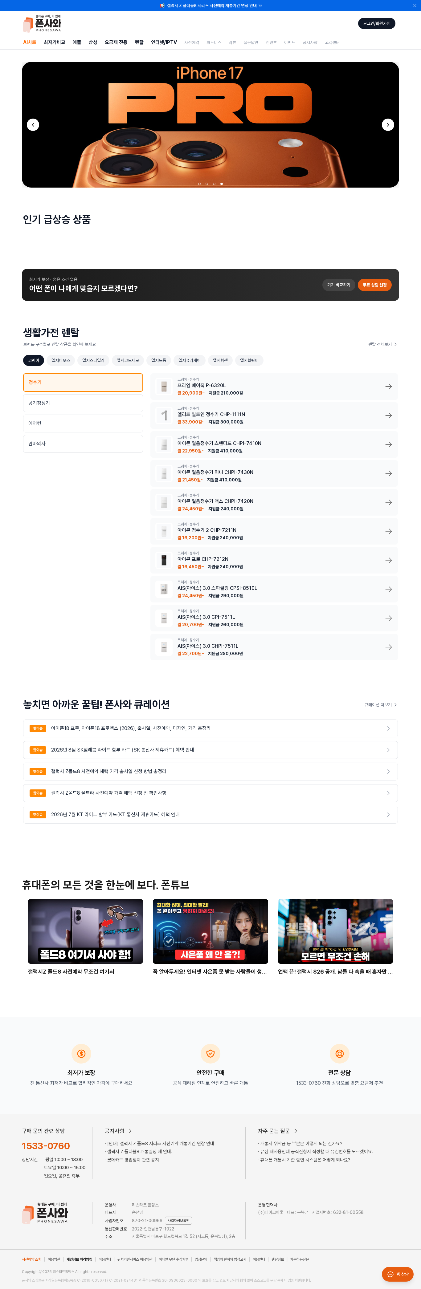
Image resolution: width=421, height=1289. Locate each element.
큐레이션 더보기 (378, 704)
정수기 (35, 382)
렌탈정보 (278, 1259)
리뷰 (232, 42)
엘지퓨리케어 (189, 360)
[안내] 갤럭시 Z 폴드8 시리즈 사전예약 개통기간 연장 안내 (160, 1143)
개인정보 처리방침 (79, 1259)
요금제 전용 (116, 42)
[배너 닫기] (415, 5)
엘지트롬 (158, 360)
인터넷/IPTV (164, 42)
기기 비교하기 (338, 284)
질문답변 (250, 42)
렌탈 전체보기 (380, 344)
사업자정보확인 (178, 1220)
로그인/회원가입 (376, 23)
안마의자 (37, 444)
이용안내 (105, 1259)
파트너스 (213, 42)
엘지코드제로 (128, 360)
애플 (77, 42)
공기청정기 (39, 403)
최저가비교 (54, 42)
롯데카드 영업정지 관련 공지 (133, 1160)
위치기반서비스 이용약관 (134, 1259)
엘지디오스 (60, 360)
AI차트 (29, 42)
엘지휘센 (220, 360)
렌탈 (139, 42)
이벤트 (289, 42)
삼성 (93, 42)
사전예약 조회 (31, 1259)
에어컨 (34, 423)
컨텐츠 (271, 42)
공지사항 (310, 42)
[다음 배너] (388, 125)
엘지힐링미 (249, 360)
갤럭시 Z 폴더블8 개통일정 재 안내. (139, 1151)
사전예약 (191, 42)
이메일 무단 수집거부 (173, 1259)
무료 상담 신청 (375, 284)
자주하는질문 (299, 1259)
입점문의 (201, 1259)
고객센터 (332, 42)
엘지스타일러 (93, 360)
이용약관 (54, 1259)
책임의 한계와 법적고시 (230, 1259)
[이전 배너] (33, 125)
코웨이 (33, 360)
